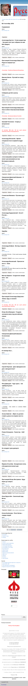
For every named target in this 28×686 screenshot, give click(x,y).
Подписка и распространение (8, 552)
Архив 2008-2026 (9, 19)
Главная (3, 19)
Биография (4, 534)
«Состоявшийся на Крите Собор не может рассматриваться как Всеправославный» (13, 159)
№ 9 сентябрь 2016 (5, 30)
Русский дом (3, 684)
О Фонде (4, 537)
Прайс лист (4, 554)
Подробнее (4, 37)
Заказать (4, 555)
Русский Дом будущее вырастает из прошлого (11, 562)
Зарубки (4, 231)
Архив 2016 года (16, 19)
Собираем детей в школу (10, 93)
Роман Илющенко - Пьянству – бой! (13, 432)
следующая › (13, 529)
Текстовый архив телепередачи (8, 565)
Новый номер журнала (6, 544)
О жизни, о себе (5, 536)
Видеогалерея (5, 551)
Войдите (9, 57)
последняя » (19, 529)
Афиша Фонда (5, 550)
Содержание (6, 27)
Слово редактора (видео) (7, 545)
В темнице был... (7, 350)
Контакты (4, 556)
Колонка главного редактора (8, 543)
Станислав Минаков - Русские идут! (13, 195)
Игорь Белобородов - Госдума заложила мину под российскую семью (12, 314)
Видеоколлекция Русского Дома (8, 566)
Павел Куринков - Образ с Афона (12, 400)
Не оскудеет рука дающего (10, 448)
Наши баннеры (5, 558)
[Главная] (6, 15)
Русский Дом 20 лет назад (7, 547)
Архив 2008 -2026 (5, 563)
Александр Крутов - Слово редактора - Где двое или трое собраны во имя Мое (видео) (14, 42)
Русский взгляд (5, 548)
